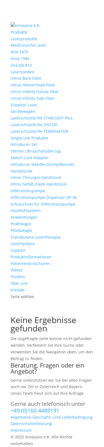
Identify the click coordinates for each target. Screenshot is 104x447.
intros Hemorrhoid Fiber (33, 85)
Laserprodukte (24, 38)
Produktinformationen (31, 256)
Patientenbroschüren (30, 263)
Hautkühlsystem (25, 210)
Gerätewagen (23, 111)
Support (18, 250)
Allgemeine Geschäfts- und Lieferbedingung (52, 417)
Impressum (21, 430)
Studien (18, 276)
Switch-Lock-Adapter (30, 157)
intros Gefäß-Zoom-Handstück (38, 184)
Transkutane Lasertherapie (36, 237)
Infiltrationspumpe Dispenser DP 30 (44, 197)
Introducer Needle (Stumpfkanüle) (42, 164)
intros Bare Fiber (26, 78)
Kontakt (18, 290)
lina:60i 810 (21, 65)
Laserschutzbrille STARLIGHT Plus (42, 118)
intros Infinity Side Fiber (33, 98)
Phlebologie (21, 230)
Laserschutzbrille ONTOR (34, 124)
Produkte (19, 32)
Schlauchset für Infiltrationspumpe (43, 204)
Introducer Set (24, 144)
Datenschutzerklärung (31, 423)
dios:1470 (19, 51)
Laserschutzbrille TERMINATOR (39, 131)
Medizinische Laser (28, 45)
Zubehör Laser (24, 105)
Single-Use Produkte (29, 138)
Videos (17, 270)
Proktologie (21, 223)
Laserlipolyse (23, 243)
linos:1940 (20, 58)
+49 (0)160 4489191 (35, 410)
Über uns (19, 283)
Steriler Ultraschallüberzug (36, 151)
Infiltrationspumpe (28, 190)
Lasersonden (22, 71)
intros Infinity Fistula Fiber (35, 91)
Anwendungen (24, 217)
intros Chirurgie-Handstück (36, 177)
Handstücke (21, 171)
